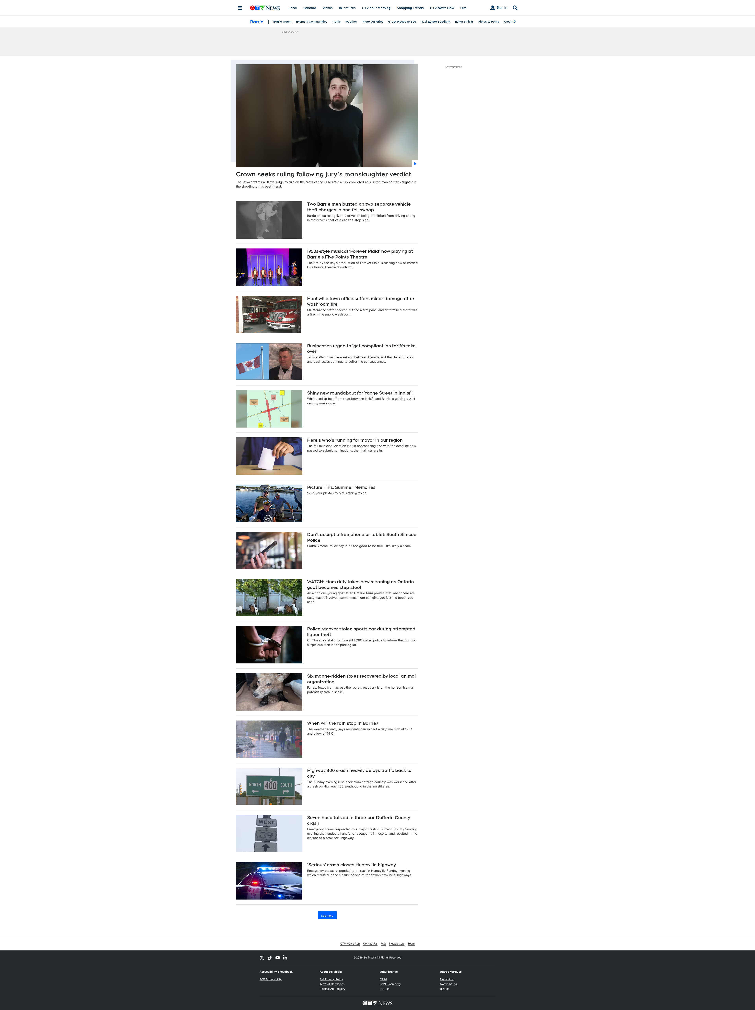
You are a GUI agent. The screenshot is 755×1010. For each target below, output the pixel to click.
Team (411, 943)
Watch (328, 8)
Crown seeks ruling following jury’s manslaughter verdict (323, 174)
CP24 (383, 979)
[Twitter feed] (262, 957)
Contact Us (370, 943)
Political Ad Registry (332, 988)
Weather (351, 21)
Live (463, 8)
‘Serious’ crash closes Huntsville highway (351, 864)
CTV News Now (442, 8)
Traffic (336, 21)
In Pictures (347, 8)
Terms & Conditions (332, 984)
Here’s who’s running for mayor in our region (355, 440)
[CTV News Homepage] (265, 8)
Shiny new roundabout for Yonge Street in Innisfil (360, 393)
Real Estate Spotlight (435, 21)
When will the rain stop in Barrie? (342, 723)
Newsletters (396, 943)
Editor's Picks (464, 21)
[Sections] (240, 8)
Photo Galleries (372, 21)
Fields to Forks (488, 21)
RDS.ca (444, 988)
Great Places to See (402, 21)
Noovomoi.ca (448, 984)
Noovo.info (447, 979)
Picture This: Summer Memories (341, 487)
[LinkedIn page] (285, 957)
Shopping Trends (410, 8)
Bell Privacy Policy (331, 979)
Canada (309, 8)
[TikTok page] (269, 957)
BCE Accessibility (271, 979)
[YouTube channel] (277, 957)
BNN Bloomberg (390, 984)
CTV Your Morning (376, 8)
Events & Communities (311, 21)
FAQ (383, 943)
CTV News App (350, 943)
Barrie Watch (282, 21)
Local (292, 8)
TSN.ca (384, 988)
